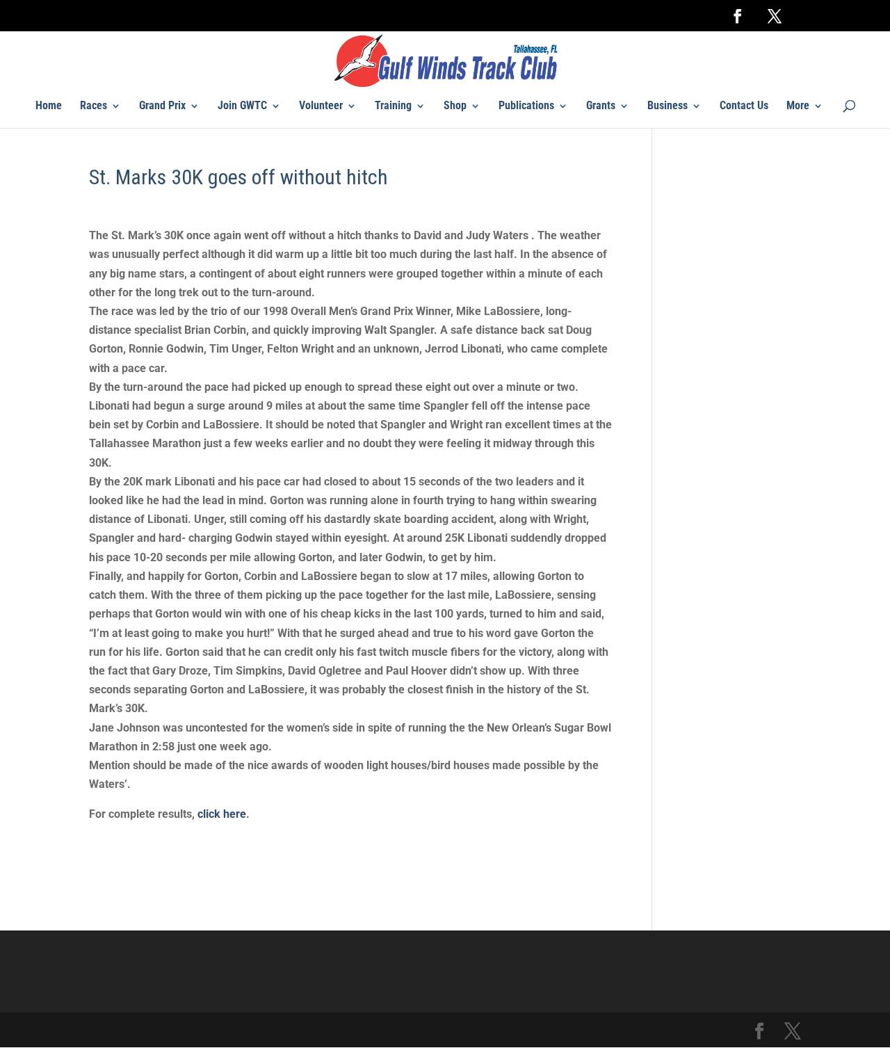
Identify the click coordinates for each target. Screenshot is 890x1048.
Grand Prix (162, 106)
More (797, 106)
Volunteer (321, 106)
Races (93, 106)
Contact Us (744, 106)
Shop (455, 106)
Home (48, 106)
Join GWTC (242, 106)
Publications (526, 106)
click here (221, 814)
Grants (600, 106)
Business (667, 106)
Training (393, 106)
